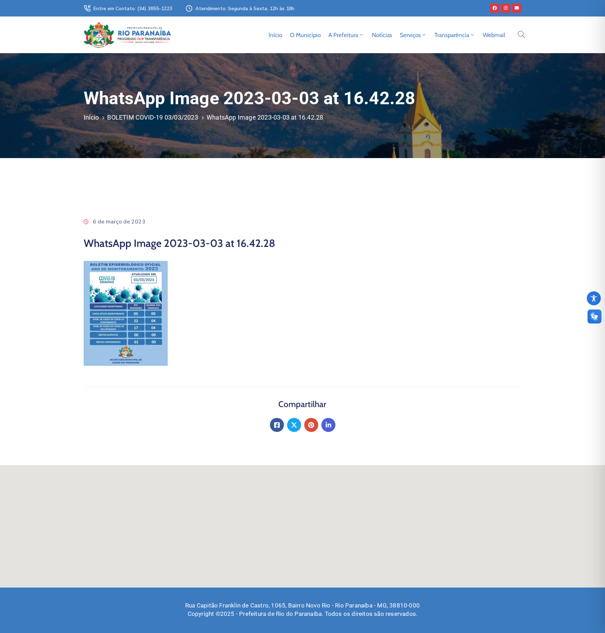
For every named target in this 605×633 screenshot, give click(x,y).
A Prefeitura (343, 34)
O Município (305, 34)
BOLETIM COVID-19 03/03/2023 (152, 117)
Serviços (410, 34)
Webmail (494, 34)
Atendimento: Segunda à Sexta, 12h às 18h (244, 8)
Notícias (382, 34)
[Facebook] (494, 8)
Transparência (451, 34)
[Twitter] (294, 425)
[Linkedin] (328, 425)
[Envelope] (516, 8)
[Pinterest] (311, 425)
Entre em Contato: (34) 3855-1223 (132, 8)
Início (275, 34)
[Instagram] (505, 8)
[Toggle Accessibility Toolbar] (593, 298)
